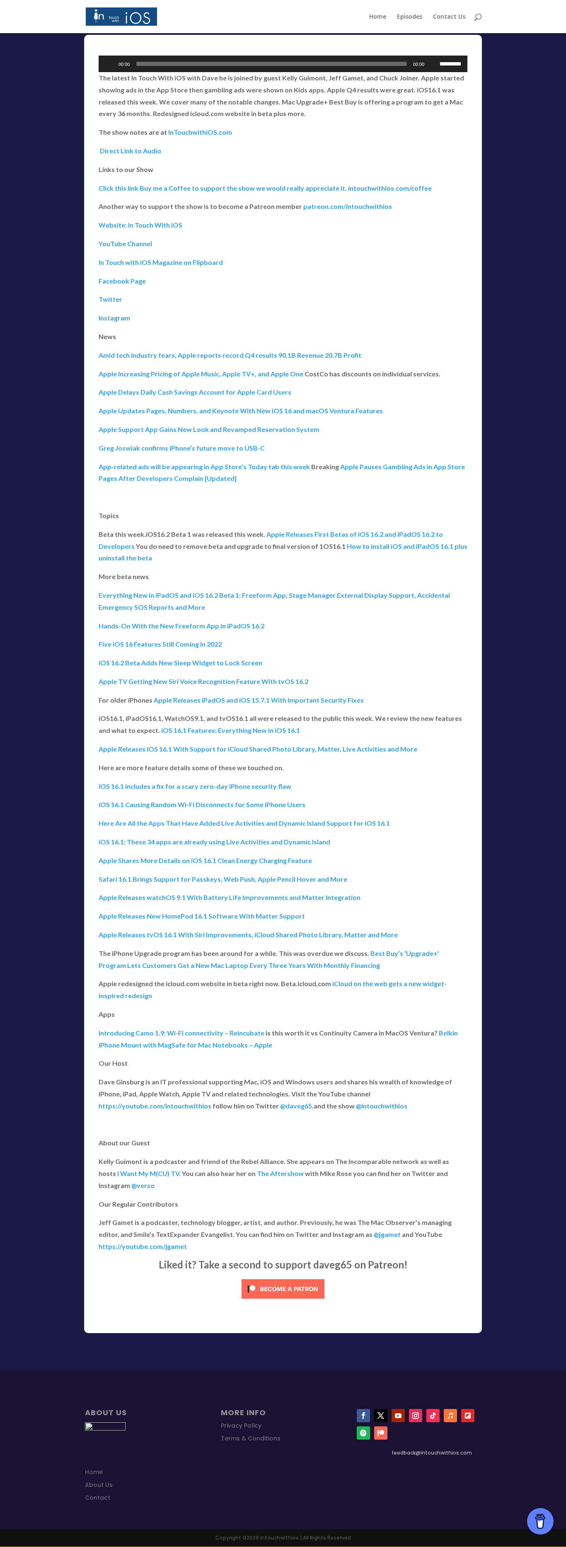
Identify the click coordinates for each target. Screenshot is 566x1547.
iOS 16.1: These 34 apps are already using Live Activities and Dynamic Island (214, 842)
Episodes (409, 17)
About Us (99, 1485)
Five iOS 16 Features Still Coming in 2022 (160, 644)
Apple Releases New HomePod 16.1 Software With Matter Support (202, 916)
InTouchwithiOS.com (200, 132)
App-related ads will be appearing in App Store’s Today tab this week (204, 466)
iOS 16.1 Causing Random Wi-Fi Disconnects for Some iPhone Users (202, 804)
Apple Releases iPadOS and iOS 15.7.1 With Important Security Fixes (259, 700)
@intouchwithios (381, 1106)
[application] (283, 64)
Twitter (110, 299)
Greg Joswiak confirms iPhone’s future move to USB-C (182, 448)
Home (377, 17)
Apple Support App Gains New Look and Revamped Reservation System (209, 429)
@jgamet (387, 1234)
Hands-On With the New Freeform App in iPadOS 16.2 (182, 626)
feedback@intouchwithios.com (432, 1452)
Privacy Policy (241, 1425)
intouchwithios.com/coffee (390, 188)
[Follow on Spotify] (363, 1433)
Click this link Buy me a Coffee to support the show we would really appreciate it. (223, 188)
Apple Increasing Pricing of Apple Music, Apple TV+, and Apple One (201, 374)
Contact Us (449, 17)
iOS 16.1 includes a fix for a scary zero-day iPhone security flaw (195, 786)
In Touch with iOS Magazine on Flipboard (161, 262)
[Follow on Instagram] (415, 1415)
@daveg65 (296, 1106)
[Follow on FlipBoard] (467, 1415)
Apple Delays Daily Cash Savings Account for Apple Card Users (195, 392)
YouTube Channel (125, 243)
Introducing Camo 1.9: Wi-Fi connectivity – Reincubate (181, 1033)
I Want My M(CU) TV (148, 1173)
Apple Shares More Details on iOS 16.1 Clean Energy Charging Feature (205, 860)
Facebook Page (122, 281)
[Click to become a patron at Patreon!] (283, 1300)
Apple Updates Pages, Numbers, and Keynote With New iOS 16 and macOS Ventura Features (241, 411)
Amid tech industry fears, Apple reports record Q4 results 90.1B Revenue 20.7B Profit (230, 355)
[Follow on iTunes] (450, 1415)
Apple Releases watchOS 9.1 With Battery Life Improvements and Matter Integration (229, 897)
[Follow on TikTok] (433, 1415)
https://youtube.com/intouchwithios (155, 1106)
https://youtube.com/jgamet (143, 1246)
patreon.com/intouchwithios (347, 206)
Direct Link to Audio (130, 151)
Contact (97, 1498)
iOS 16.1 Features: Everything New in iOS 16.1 (231, 730)
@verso (143, 1185)
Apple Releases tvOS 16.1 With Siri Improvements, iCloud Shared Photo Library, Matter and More (248, 934)
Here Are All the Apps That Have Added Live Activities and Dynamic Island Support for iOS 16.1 (244, 823)
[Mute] (433, 64)
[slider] (451, 63)
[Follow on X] (380, 1415)
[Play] (109, 64)
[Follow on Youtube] (398, 1415)
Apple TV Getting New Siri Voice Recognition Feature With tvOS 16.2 (203, 681)
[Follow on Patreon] (380, 1433)
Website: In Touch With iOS (140, 225)
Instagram (114, 318)
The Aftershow (280, 1173)
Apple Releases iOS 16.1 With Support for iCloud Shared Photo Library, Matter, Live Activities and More (258, 749)
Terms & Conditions (251, 1438)
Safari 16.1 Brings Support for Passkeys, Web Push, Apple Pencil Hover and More (223, 879)
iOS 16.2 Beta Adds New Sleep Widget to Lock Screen (180, 663)
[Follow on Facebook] (363, 1415)
